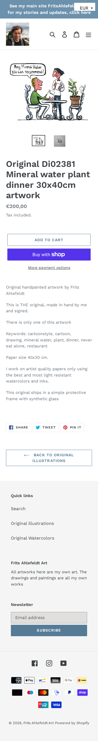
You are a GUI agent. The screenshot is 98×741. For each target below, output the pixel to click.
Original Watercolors (32, 538)
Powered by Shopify (72, 723)
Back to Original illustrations (53, 458)
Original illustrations (32, 523)
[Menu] (88, 34)
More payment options (49, 267)
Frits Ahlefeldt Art (38, 723)
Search (18, 508)
